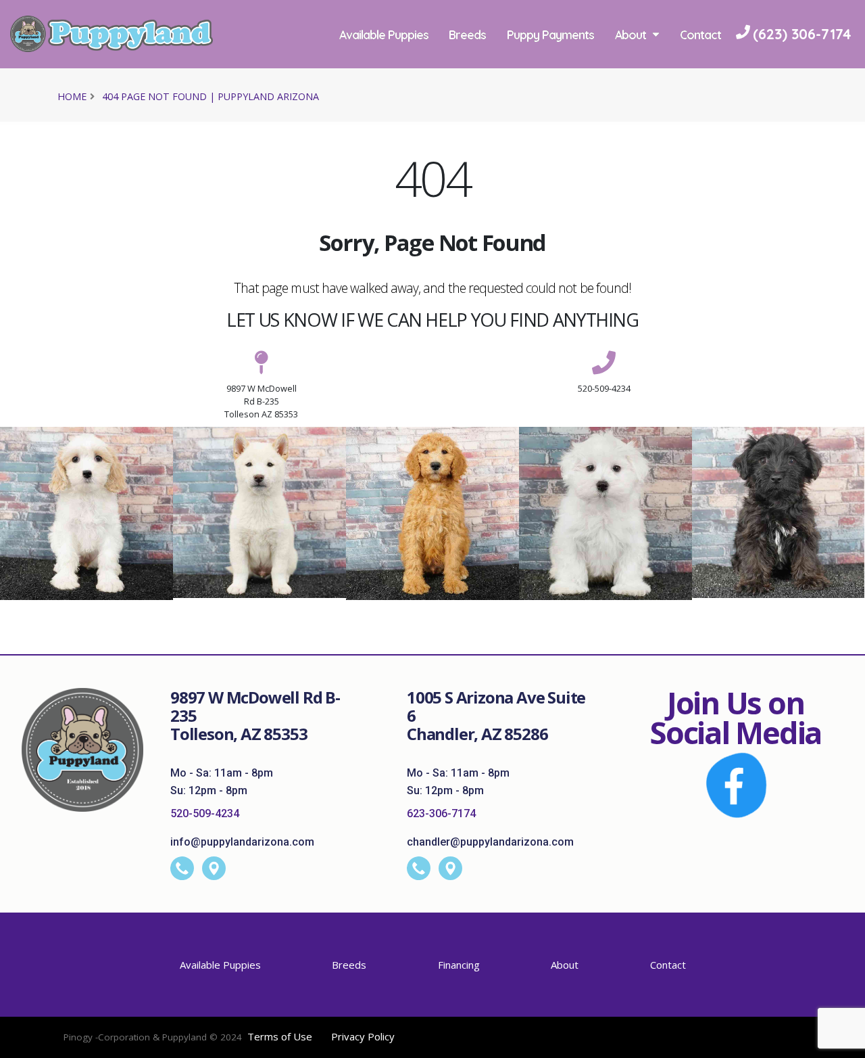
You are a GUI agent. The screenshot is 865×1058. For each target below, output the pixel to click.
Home (71, 96)
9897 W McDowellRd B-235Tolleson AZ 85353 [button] (261, 401)
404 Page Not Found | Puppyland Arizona (210, 96)
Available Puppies (385, 34)
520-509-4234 (204, 813)
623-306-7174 (441, 813)
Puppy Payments (553, 34)
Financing (459, 964)
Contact (361, 102)
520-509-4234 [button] (604, 388)
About (633, 34)
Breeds (470, 34)
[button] (841, 1043)
